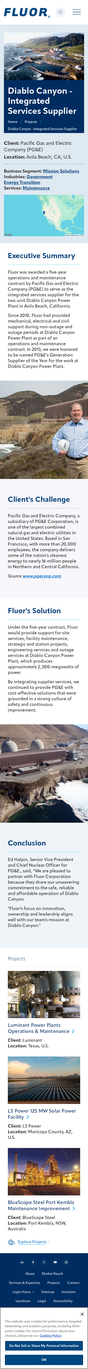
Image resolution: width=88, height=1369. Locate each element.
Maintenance (36, 188)
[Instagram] (66, 1262)
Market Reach (52, 1273)
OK (44, 1360)
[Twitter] (44, 1262)
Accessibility (63, 1301)
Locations (23, 1301)
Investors (69, 1292)
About (29, 1273)
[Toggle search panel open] (60, 12)
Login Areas (22, 1292)
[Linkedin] (22, 1262)
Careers (73, 1282)
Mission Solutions (61, 171)
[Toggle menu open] (77, 12)
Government (40, 176)
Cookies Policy (51, 1336)
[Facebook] (33, 1262)
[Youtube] (55, 1262)
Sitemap (47, 1292)
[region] (44, 1338)
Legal (42, 1301)
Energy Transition (22, 182)
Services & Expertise (24, 1282)
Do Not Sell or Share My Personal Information (44, 1346)
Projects (53, 1282)
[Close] (82, 1314)
